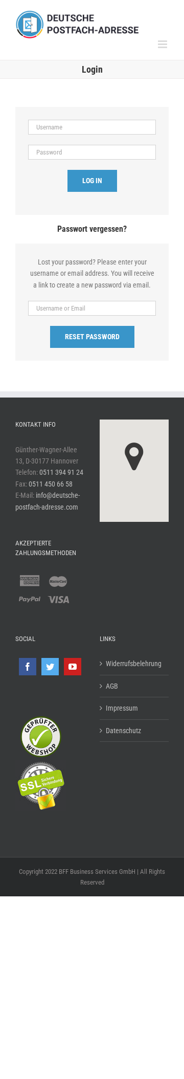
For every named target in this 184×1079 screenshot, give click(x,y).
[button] (134, 456)
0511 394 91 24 (61, 472)
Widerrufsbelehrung (134, 663)
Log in (92, 181)
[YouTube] (72, 666)
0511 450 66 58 (51, 484)
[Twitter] (50, 666)
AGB (112, 686)
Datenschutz (123, 730)
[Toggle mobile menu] (163, 44)
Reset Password (92, 337)
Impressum (122, 708)
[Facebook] (27, 666)
